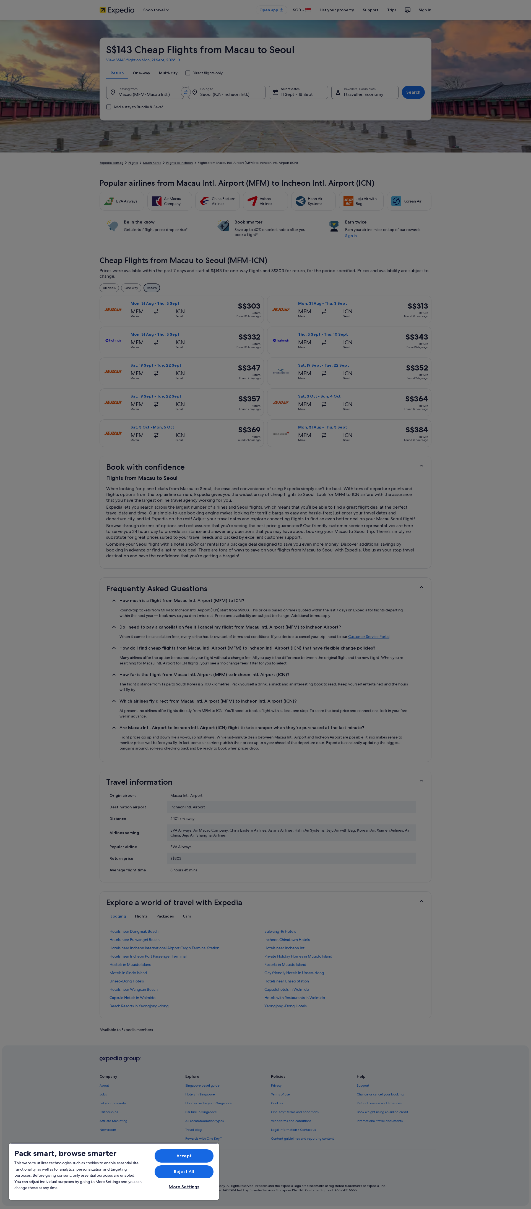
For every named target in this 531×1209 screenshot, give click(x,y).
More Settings (184, 1186)
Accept (184, 1155)
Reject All (184, 1171)
